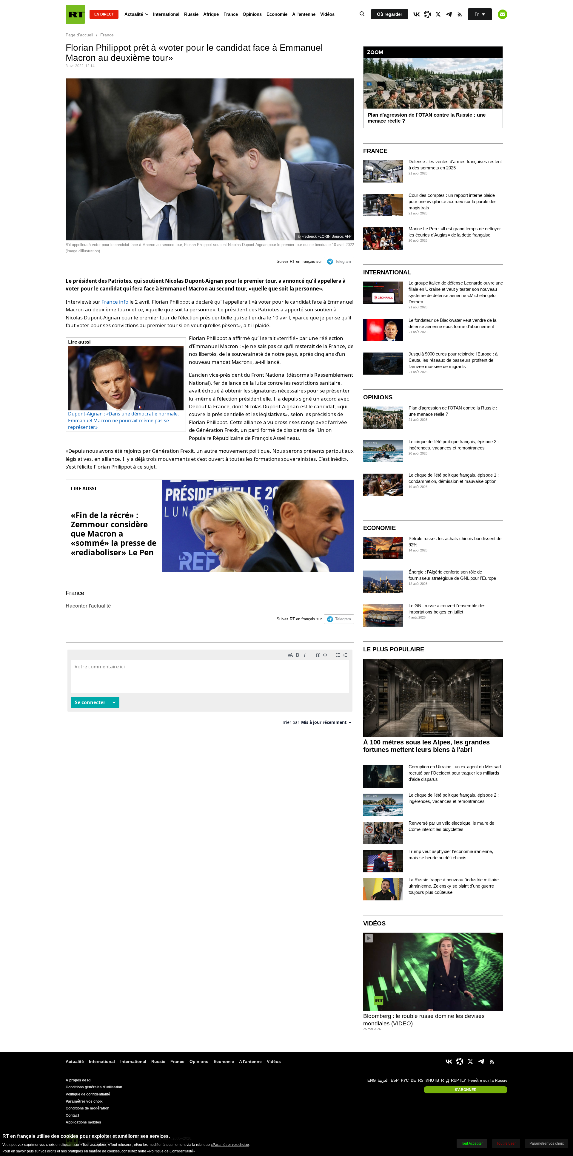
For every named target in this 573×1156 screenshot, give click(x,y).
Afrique (211, 14)
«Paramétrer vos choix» (230, 1145)
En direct (104, 14)
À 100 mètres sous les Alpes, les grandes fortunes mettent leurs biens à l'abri (426, 745)
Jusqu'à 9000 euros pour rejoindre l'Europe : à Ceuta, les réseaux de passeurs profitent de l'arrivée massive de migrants (453, 360)
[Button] (502, 14)
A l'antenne (303, 14)
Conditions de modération (87, 1108)
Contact (72, 1115)
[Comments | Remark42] (210, 689)
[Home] (75, 14)
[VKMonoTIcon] (416, 14)
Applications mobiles (83, 1122)
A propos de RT (79, 1080)
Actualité (133, 14)
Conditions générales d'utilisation (94, 1087)
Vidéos (327, 14)
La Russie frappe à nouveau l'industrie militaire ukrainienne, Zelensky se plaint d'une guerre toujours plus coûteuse (454, 886)
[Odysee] (427, 14)
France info (114, 301)
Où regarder (389, 14)
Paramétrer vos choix (84, 1101)
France (231, 14)
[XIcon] (438, 14)
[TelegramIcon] (449, 14)
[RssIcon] (459, 14)
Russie (191, 14)
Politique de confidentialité (88, 1094)
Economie (277, 14)
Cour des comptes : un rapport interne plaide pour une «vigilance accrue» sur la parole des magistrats (453, 201)
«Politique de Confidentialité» (171, 1151)
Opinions (252, 14)
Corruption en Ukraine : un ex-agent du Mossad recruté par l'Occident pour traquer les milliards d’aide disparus (455, 773)
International (166, 14)
